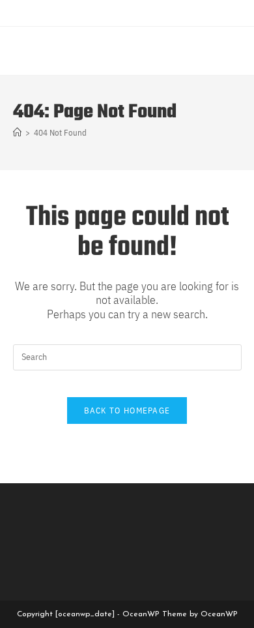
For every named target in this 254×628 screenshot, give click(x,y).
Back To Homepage (127, 410)
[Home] (17, 132)
